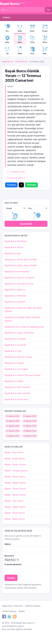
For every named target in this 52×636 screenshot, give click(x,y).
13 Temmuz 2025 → (16, 178)
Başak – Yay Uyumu (14, 500)
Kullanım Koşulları (32, 606)
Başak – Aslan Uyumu (15, 476)
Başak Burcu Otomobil (15, 295)
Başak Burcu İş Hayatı (15, 338)
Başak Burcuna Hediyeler (17, 271)
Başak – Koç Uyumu (14, 452)
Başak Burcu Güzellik (15, 301)
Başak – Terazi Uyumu (15, 488)
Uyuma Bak (26, 223)
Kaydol (11, 577)
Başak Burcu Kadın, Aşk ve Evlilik (21, 265)
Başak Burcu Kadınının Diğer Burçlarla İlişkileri (23, 310)
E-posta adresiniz (13, 564)
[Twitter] (9, 617)
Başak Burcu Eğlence (15, 289)
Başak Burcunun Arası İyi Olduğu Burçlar (24, 326)
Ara (48, 9)
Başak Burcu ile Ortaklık (16, 369)
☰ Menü (6, 17)
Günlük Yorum (21, 61)
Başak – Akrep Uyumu (15, 494)
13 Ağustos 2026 (29, 436)
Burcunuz (9, 555)
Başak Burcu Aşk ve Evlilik (17, 393)
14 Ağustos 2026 (12, 436)
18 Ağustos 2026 (12, 426)
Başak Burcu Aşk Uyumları (17, 387)
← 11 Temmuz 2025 (16, 172)
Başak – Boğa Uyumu (15, 458)
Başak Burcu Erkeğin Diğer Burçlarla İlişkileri (22, 319)
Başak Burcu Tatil (13, 351)
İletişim (22, 611)
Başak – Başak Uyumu (15, 482)
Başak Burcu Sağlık (14, 381)
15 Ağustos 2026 (29, 431)
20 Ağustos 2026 (12, 421)
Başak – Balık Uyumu (15, 519)
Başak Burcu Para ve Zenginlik (19, 277)
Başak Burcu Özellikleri (16, 241)
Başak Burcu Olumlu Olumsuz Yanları (23, 375)
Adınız (8, 544)
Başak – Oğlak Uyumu (15, 507)
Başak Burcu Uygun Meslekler (19, 332)
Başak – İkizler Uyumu (15, 464)
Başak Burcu (12, 4)
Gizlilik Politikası (9, 611)
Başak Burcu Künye (14, 247)
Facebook (11, 185)
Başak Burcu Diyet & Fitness (18, 357)
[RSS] (15, 617)
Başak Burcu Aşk (13, 253)
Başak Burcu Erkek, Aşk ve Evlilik (21, 259)
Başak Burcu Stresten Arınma (19, 283)
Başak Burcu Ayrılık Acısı (17, 399)
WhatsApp (31, 185)
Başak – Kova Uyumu (15, 512)
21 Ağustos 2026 (29, 416)
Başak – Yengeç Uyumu (16, 470)
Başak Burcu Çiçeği (14, 363)
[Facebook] (4, 617)
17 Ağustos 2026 (29, 426)
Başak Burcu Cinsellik (15, 345)
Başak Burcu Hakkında (12, 606)
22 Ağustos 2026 (12, 416)
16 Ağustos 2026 (12, 431)
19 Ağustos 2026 (29, 421)
